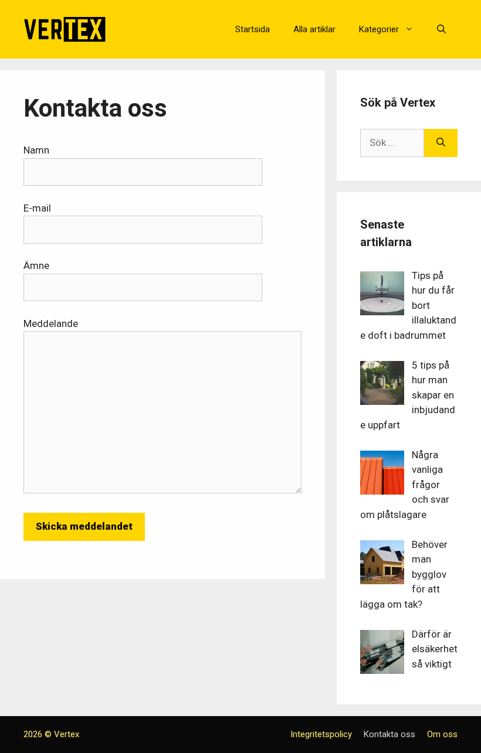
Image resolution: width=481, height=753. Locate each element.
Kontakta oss (389, 734)
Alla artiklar (314, 29)
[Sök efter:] (392, 143)
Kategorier (379, 29)
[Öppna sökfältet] (441, 29)
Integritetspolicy (321, 734)
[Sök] (441, 143)
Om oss (442, 734)
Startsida (252, 29)
